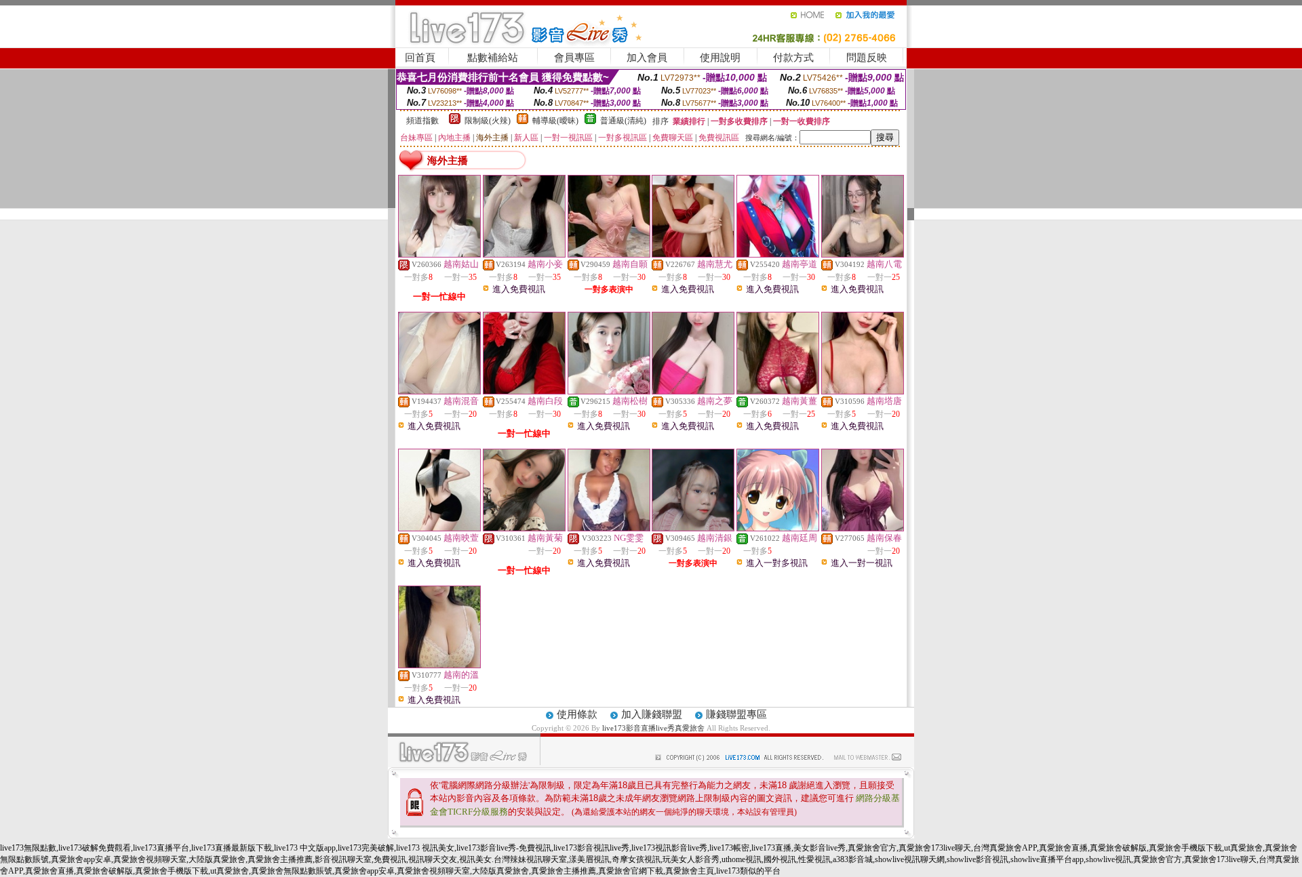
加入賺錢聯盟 (651, 714)
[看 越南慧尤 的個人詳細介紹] (693, 254)
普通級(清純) (623, 120)
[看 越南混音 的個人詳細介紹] (439, 391)
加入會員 (647, 57)
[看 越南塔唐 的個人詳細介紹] (862, 391)
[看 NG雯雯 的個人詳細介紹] (609, 528)
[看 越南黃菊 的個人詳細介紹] (524, 528)
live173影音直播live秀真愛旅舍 (653, 728)
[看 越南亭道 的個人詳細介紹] (777, 254)
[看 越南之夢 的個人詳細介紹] (693, 391)
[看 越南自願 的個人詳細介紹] (609, 254)
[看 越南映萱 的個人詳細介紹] (439, 528)
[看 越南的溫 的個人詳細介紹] (439, 665)
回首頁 (420, 57)
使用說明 (720, 57)
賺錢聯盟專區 (736, 714)
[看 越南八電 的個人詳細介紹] (862, 254)
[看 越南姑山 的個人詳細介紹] (439, 254)
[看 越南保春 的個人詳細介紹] (862, 528)
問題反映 (866, 57)
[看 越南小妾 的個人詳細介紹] (524, 254)
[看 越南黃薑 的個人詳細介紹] (777, 391)
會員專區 (574, 57)
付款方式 (793, 57)
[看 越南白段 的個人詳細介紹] (524, 391)
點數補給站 (492, 57)
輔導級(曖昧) (555, 120)
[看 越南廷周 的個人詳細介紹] (777, 528)
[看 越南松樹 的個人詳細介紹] (609, 391)
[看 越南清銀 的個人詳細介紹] (693, 528)
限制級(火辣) (488, 120)
